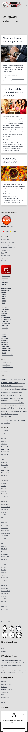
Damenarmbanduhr (14, 386)
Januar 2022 (4, 554)
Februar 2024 (4, 493)
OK (14, 730)
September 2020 (5, 591)
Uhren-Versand (6, 369)
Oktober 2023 (4, 504)
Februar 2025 (4, 465)
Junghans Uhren (20, 398)
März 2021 (4, 575)
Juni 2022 (3, 541)
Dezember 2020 (5, 583)
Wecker (3, 260)
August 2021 (4, 562)
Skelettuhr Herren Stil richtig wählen (12, 40)
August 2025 (4, 454)
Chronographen (21, 383)
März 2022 (4, 548)
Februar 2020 (4, 609)
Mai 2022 (3, 543)
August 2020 (4, 593)
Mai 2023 (3, 517)
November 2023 (5, 501)
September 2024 (5, 478)
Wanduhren (4, 258)
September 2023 (5, 507)
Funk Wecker (15, 392)
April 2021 (3, 572)
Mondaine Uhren (4, 405)
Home (2, 621)
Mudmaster (10, 405)
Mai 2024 (3, 488)
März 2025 (4, 462)
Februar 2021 (4, 577)
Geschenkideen (7, 395)
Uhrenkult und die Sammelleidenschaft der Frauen (13, 92)
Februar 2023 (4, 525)
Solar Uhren (9, 411)
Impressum (4, 646)
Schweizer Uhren (10, 202)
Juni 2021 (3, 567)
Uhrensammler (6, 150)
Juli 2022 (3, 538)
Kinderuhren (4, 400)
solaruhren (16, 411)
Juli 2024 (3, 483)
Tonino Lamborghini (16, 148)
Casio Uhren (12, 383)
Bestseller (3, 239)
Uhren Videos (17, 417)
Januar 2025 (4, 467)
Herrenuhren (15, 78)
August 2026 (4, 430)
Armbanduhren (6, 276)
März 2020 (4, 606)
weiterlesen (6, 139)
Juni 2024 (3, 486)
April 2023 (3, 520)
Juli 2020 (3, 596)
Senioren (3, 411)
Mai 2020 (3, 601)
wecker (12, 420)
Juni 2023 (3, 514)
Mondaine (21, 403)
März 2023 (4, 522)
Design (13, 389)
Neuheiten (12, 198)
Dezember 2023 (5, 499)
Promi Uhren (6, 408)
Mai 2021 (3, 570)
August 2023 (4, 509)
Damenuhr (20, 386)
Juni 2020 (3, 598)
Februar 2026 (4, 446)
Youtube (17, 420)
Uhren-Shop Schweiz (8, 367)
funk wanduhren (10, 392)
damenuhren (15, 146)
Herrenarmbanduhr (4, 398)
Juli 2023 (3, 512)
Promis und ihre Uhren (6, 247)
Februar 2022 (4, 551)
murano (4, 202)
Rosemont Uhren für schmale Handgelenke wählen (13, 670)
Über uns (3, 651)
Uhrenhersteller (5, 255)
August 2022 (4, 535)
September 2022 (5, 533)
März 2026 (4, 444)
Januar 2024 (4, 496)
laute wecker (10, 400)
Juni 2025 (3, 457)
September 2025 (5, 451)
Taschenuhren (4, 250)
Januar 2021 (4, 580)
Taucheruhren (15, 413)
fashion (19, 200)
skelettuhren (12, 80)
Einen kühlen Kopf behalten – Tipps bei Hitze (12, 672)
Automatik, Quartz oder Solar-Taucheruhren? (12, 662)
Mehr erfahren (10, 726)
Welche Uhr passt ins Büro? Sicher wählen (11, 660)
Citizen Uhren (6, 386)
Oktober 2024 (4, 475)
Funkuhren (4, 392)
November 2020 (5, 585)
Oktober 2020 (4, 588)
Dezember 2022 (5, 530)
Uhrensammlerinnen (14, 150)
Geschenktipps (19, 395)
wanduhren (5, 420)
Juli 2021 (3, 564)
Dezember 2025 (5, 449)
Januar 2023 (4, 528)
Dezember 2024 (5, 470)
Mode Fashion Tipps (14, 144)
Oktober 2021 (4, 559)
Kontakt (3, 648)
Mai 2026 (3, 438)
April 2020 (3, 604)
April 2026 (3, 441)
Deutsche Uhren (21, 389)
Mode (23, 200)
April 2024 (3, 491)
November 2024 (5, 472)
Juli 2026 (3, 433)
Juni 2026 (3, 436)
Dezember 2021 (5, 556)
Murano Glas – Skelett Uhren (10, 160)
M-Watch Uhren (16, 400)
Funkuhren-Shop (7, 362)
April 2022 (3, 546)
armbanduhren (7, 380)
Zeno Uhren (7, 423)
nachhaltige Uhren (16, 405)
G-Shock (22, 392)
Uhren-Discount (6, 364)
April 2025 (3, 459)
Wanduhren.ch (6, 371)
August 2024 (4, 480)
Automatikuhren (17, 379)
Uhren (11, 77)
